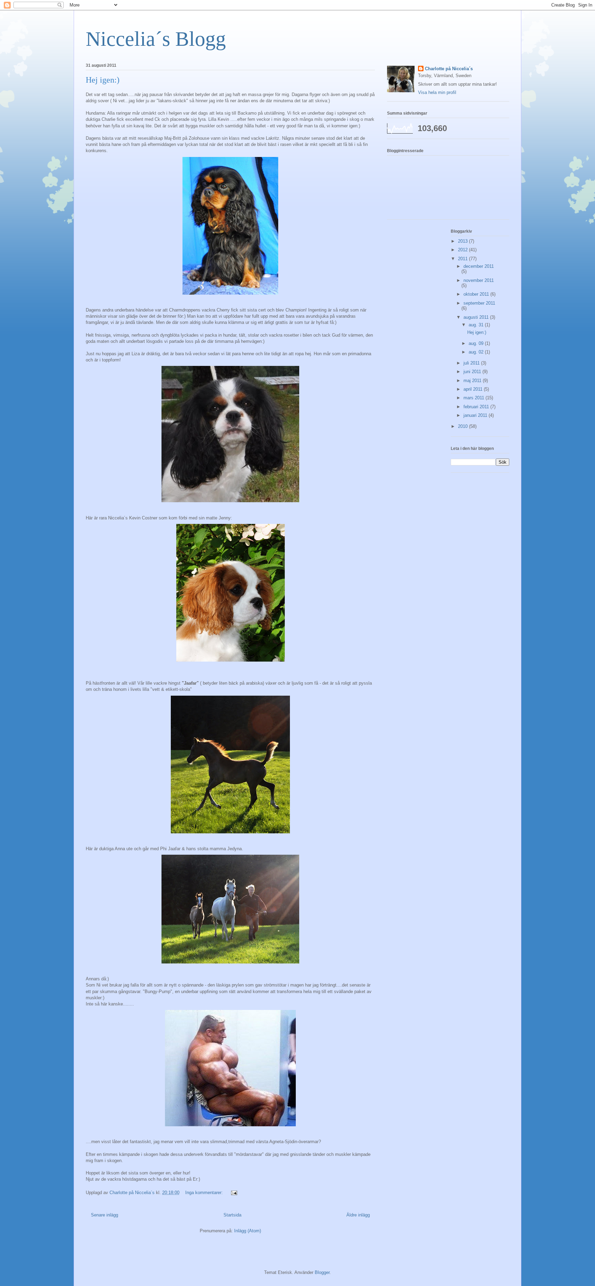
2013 (463, 241)
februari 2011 (476, 406)
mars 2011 (474, 397)
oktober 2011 (476, 294)
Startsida (232, 1215)
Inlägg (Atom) (247, 1230)
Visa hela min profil (437, 92)
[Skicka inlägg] (234, 1192)
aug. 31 (477, 324)
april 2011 (473, 389)
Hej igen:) (102, 79)
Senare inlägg (104, 1215)
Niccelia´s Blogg (156, 39)
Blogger (322, 1272)
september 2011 (479, 303)
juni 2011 (472, 371)
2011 (463, 258)
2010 (463, 426)
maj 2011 (473, 380)
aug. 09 (477, 343)
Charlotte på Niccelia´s (449, 68)
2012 (463, 249)
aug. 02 (477, 352)
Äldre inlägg (358, 1215)
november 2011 (478, 280)
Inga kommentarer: (204, 1192)
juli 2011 (472, 363)
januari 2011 (476, 415)
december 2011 (478, 266)
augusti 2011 (476, 317)
